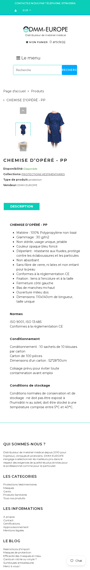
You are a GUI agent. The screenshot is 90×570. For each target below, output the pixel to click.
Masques (8, 488)
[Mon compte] (16, 10)
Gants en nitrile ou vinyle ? (20, 559)
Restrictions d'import (16, 549)
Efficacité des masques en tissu (22, 556)
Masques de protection (17, 552)
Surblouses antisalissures (18, 562)
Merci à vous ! (11, 566)
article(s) (47, 42)
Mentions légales (13, 530)
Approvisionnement (16, 527)
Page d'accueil (14, 91)
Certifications (11, 523)
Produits (37, 91)
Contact (8, 520)
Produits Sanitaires (15, 494)
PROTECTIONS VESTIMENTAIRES (43, 174)
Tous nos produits (14, 498)
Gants (7, 491)
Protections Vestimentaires (20, 484)
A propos (9, 516)
